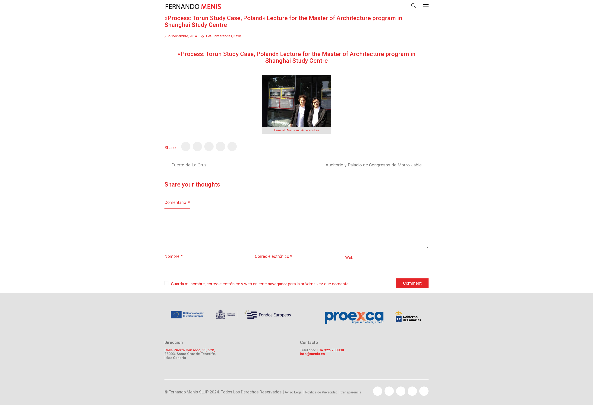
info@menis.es (312, 354)
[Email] (220, 146)
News (237, 36)
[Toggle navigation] (426, 6)
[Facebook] (185, 146)
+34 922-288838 (330, 350)
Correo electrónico (273, 256)
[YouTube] (400, 391)
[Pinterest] (209, 146)
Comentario (177, 202)
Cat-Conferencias (219, 36)
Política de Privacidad (321, 392)
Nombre (173, 256)
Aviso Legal (293, 392)
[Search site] (413, 6)
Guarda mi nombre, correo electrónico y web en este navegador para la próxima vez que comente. (260, 283)
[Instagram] (424, 391)
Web (349, 257)
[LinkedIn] (232, 146)
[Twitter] (197, 146)
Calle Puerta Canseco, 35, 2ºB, (189, 350)
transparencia (351, 392)
